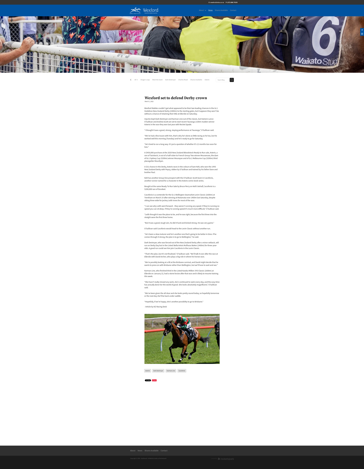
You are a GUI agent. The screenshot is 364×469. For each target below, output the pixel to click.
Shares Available (196, 80)
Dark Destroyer (170, 80)
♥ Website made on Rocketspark (157, 458)
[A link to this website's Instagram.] (362, 34)
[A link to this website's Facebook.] (362, 30)
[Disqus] (182, 411)
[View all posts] (130, 80)
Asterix (207, 80)
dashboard (144, 458)
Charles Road (183, 80)
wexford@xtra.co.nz (217, 2)
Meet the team (157, 80)
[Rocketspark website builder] (222, 459)
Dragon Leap (145, 80)
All (136, 80)
